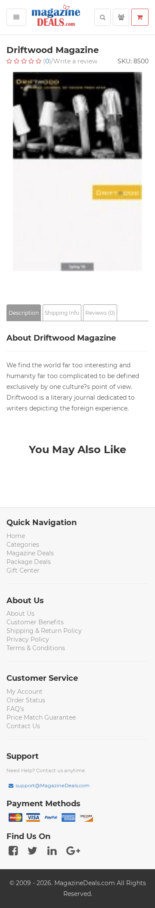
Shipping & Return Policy (44, 631)
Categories (22, 544)
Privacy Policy (27, 639)
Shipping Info (62, 313)
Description (24, 313)
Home (15, 536)
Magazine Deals (30, 553)
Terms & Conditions (35, 648)
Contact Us (23, 726)
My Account (24, 691)
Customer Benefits (35, 622)
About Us (20, 613)
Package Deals (28, 562)
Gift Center (23, 570)
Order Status (25, 700)
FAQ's (15, 709)
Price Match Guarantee (41, 717)
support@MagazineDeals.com (53, 786)
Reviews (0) (100, 313)
